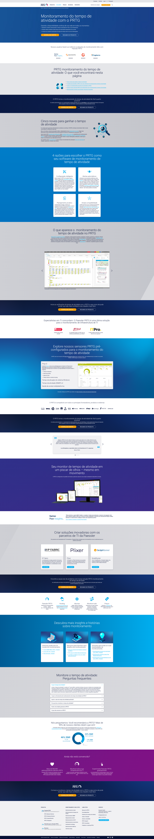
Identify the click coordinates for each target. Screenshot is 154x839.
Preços (64, 4)
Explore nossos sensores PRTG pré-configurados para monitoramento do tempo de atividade (86, 87)
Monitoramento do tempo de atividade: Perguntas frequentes (80, 89)
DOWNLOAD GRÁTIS (50, 35)
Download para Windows (61, 605)
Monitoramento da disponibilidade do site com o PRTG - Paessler (102, 658)
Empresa (95, 1)
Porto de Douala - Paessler (49, 653)
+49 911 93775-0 (102, 817)
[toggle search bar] (111, 5)
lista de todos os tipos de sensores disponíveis (86, 391)
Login (104, 1)
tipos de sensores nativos (69, 356)
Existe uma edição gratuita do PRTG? (60, 706)
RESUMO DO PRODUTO (69, 35)
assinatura (108, 605)
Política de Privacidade (63, 837)
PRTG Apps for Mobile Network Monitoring (77, 652)
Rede (49, 8)
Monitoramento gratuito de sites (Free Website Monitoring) (101, 655)
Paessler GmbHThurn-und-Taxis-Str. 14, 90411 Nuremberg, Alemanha (105, 811)
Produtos (52, 4)
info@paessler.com (103, 815)
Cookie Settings (72, 837)
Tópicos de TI (46, 8)
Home (42, 8)
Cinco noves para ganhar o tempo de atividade (77, 81)
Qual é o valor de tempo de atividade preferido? (62, 699)
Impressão (78, 837)
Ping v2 (47, 366)
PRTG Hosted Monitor (62, 607)
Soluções (58, 4)
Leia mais (45, 567)
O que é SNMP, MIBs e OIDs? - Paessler (51, 649)
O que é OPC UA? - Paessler (49, 651)
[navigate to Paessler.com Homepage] (44, 5)
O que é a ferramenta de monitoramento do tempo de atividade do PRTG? (68, 696)
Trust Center (83, 837)
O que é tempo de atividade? (58, 684)
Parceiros (77, 4)
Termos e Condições (54, 837)
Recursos (70, 4)
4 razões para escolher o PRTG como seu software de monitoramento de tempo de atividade (86, 83)
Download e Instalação (91, 837)
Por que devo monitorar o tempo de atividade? (62, 703)
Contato (100, 1)
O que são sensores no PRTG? (58, 710)
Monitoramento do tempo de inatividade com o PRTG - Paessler (101, 652)
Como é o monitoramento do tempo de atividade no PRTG (79, 85)
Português (111, 1)
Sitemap (98, 837)
